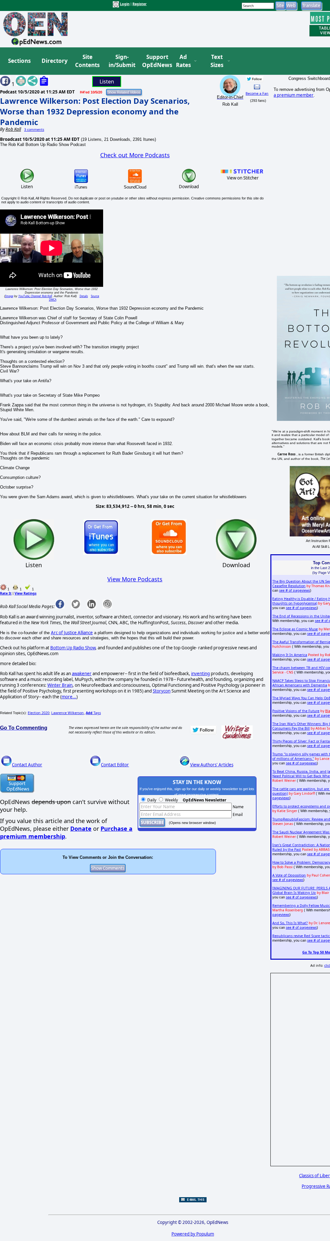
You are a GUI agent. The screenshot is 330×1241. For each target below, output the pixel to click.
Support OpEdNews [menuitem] (154, 61)
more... (69, 697)
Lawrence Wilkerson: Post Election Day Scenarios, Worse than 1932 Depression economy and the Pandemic (95, 111)
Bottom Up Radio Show (72, 648)
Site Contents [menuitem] (87, 61)
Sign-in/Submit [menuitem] (121, 61)
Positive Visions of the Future (295, 711)
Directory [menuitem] (54, 60)
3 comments (34, 129)
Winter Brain (60, 685)
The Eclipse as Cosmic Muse (295, 629)
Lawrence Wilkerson (67, 713)
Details (84, 296)
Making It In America (289, 655)
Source (95, 296)
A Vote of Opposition (289, 875)
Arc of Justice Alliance (72, 632)
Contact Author (27, 765)
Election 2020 (38, 713)
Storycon (161, 691)
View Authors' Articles (211, 765)
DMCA (52, 299)
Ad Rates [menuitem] (183, 61)
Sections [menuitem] (19, 60)
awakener (82, 673)
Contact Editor (115, 765)
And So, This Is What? (290, 923)
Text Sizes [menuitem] (216, 61)
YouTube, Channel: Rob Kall (35, 296)
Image (9, 296)
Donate (81, 828)
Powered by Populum (192, 1234)
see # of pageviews (294, 590)
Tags (93, 713)
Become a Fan (257, 93)
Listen (107, 81)
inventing (200, 673)
